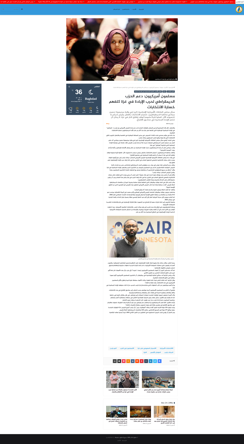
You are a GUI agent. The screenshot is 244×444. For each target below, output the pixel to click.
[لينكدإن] (150, 361)
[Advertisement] (140, 330)
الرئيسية (141, 9)
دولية (161, 87)
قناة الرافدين (109, 437)
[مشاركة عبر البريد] (119, 361)
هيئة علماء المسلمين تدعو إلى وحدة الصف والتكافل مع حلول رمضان (140, 420)
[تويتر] (155, 361)
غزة (145, 352)
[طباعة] (115, 361)
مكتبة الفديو (125, 9)
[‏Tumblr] (146, 361)
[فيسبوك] (159, 361)
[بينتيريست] (142, 361)
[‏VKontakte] (133, 361)
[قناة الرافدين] (239, 9)
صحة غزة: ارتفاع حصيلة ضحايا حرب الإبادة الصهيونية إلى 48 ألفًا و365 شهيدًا (103, 1)
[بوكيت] (124, 361)
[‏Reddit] (137, 361)
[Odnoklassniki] (128, 361)
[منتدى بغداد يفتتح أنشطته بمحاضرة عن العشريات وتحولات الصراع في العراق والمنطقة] (116, 412)
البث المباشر (116, 9)
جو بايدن (113, 348)
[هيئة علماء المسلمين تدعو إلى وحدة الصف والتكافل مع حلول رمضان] (140, 412)
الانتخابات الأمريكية (166, 348)
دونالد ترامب (168, 352)
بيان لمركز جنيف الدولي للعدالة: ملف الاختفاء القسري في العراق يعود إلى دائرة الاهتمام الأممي (164, 421)
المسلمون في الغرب (126, 348)
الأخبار (134, 9)
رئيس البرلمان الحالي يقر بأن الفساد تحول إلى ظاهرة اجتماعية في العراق (55, 1)
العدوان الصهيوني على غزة (146, 348)
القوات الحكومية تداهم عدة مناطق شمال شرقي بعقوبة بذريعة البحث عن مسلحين (204, 1)
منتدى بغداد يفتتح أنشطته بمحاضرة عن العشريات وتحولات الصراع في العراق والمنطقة (116, 421)
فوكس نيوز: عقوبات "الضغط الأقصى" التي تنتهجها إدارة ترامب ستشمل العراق (153, 1)
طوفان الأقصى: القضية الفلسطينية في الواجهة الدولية (148, 91)
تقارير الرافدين (170, 91)
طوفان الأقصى (155, 352)
